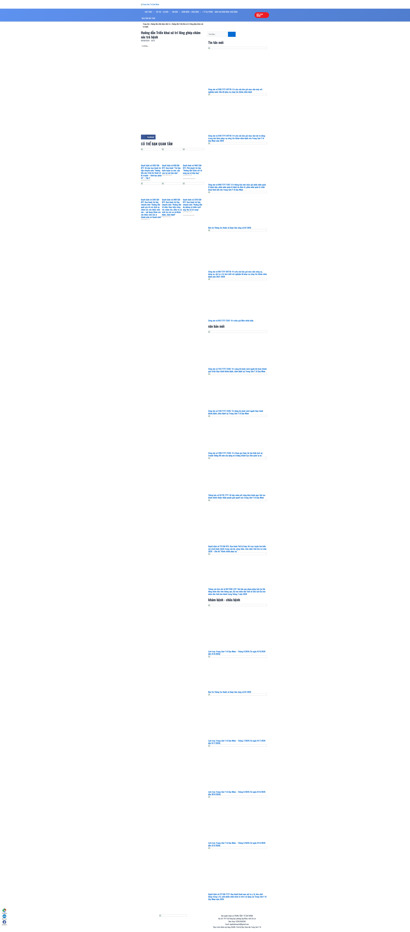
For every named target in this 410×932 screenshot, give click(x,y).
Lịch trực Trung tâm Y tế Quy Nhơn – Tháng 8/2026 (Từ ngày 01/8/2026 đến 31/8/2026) (236, 652)
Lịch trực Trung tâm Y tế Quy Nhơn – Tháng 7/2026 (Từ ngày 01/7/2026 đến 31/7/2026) (236, 741)
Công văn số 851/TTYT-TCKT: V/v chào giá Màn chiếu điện (230, 320)
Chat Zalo (4, 919)
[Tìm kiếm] (232, 34)
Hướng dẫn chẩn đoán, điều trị (160, 24)
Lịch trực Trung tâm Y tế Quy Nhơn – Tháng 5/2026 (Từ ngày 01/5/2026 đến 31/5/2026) (236, 844)
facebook (4, 924)
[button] (148, 137)
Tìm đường (4, 913)
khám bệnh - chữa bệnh (224, 599)
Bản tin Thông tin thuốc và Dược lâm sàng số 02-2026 (229, 227)
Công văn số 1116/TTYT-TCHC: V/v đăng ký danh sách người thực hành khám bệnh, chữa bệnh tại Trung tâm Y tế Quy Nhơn (235, 412)
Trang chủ (146, 24)
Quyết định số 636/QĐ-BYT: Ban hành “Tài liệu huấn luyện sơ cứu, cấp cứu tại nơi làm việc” (171, 169)
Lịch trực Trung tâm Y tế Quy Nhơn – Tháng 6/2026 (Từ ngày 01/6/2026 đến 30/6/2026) (236, 793)
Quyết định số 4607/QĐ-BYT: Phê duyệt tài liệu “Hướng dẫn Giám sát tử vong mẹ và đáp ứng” (192, 169)
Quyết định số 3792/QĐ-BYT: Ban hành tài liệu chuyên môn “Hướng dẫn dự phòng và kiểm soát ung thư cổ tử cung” (192, 204)
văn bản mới (216, 326)
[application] (153, 12)
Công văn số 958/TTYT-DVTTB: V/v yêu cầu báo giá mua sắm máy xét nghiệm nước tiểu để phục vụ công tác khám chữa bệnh (235, 90)
